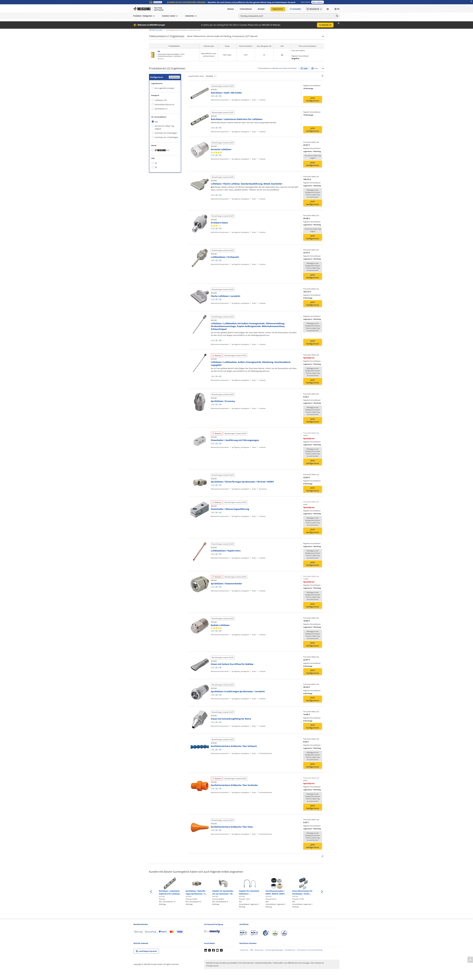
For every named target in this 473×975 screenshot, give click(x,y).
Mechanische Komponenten (220, 100)
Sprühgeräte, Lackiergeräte (240, 100)
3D (282, 55)
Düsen (254, 100)
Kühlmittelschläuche (265, 753)
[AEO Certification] (265, 933)
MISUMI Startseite (155, 30)
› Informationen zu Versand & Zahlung (309, 950)
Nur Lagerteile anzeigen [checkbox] (165, 88)
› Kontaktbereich (289, 950)
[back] (151, 892)
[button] (317, 2)
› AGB (251, 950)
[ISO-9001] (243, 933)
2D (216, 96)
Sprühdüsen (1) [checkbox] (161, 109)
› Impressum (243, 950)
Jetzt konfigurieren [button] (312, 99)
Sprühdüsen (263, 489)
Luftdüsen (262, 100)
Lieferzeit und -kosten (280, 68)
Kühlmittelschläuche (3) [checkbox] (164, 104)
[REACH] (284, 933)
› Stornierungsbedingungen (273, 950)
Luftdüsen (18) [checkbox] (161, 100)
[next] (322, 892)
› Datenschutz (258, 950)
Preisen (294, 68)
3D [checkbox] (156, 167)
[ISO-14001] (254, 933)
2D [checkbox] (156, 163)
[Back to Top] (470, 960)
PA (159, 51)
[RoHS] (275, 933)
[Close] (339, 23)
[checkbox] (165, 150)
